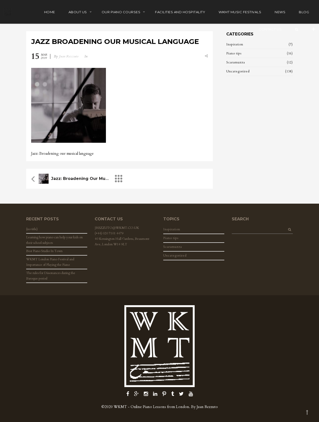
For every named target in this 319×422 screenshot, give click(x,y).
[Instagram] (146, 394)
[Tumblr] (172, 394)
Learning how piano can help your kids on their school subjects (54, 240)
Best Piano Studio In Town (44, 251)
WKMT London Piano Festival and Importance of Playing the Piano (50, 262)
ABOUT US (78, 12)
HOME (49, 12)
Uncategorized (238, 71)
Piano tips (233, 53)
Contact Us (270, 29)
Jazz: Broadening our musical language (94, 178)
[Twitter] (181, 394)
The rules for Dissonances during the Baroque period (50, 276)
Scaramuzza (235, 62)
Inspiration (234, 44)
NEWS (280, 12)
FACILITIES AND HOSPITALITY (180, 12)
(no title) (32, 229)
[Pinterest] (164, 394)
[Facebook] (128, 394)
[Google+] (136, 394)
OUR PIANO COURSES (121, 12)
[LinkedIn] (155, 394)
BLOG (304, 12)
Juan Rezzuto (69, 56)
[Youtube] (190, 394)
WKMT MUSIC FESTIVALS (240, 12)
